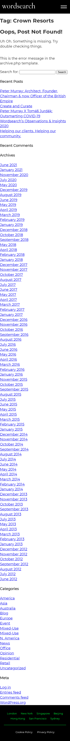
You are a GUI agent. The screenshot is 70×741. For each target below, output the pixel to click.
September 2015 (14, 389)
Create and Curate (16, 106)
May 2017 (8, 295)
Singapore (43, 713)
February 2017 (12, 310)
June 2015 (8, 404)
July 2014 (8, 459)
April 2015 (8, 414)
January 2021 (11, 170)
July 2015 (8, 399)
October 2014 (11, 444)
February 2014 (12, 484)
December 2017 (13, 265)
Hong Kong (17, 718)
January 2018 (11, 260)
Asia (3, 603)
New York (27, 713)
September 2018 (14, 240)
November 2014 (14, 439)
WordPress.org (13, 702)
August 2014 (11, 454)
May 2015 (8, 409)
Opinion (7, 653)
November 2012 (13, 554)
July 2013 (8, 519)
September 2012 (14, 564)
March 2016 (10, 364)
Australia (8, 608)
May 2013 (8, 524)
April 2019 (8, 210)
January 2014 (11, 489)
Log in (5, 687)
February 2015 (12, 424)
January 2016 (11, 374)
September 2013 (14, 509)
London (12, 713)
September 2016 (14, 335)
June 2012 (8, 579)
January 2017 (11, 315)
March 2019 (10, 215)
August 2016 (10, 339)
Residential (10, 658)
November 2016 (13, 324)
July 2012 (8, 574)
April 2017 (8, 300)
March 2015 (10, 419)
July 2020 (8, 180)
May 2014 (8, 469)
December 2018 (13, 230)
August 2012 (10, 569)
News (5, 643)
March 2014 (10, 479)
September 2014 (14, 449)
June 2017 (8, 290)
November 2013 (13, 499)
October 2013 (11, 504)
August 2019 (10, 195)
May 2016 (8, 354)
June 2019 (8, 200)
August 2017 (10, 280)
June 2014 (9, 464)
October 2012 (11, 559)
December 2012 (13, 549)
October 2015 (11, 384)
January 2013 (11, 544)
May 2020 (8, 185)
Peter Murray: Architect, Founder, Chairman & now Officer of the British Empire (33, 96)
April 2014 (8, 474)
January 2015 (11, 429)
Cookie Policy (24, 732)
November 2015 (13, 379)
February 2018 (12, 255)
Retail (5, 663)
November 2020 (14, 175)
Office (5, 648)
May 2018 (8, 245)
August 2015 (10, 394)
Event (5, 623)
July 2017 (8, 285)
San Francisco (37, 718)
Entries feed (10, 692)
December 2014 (14, 434)
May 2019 (8, 205)
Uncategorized (13, 668)
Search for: (9, 72)
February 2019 (12, 220)
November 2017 (13, 270)
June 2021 (8, 165)
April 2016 (8, 359)
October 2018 (11, 235)
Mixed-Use (9, 628)
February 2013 (12, 539)
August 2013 (10, 514)
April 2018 (8, 250)
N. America (9, 638)
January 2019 (11, 225)
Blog (4, 613)
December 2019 (13, 190)
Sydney (55, 718)
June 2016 (8, 349)
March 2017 (10, 304)
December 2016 (13, 320)
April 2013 (8, 529)
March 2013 (10, 534)
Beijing (58, 713)
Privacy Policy (45, 732)
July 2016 (8, 344)
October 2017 (11, 275)
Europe (6, 618)
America (7, 598)
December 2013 (13, 494)
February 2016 (12, 369)
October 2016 (11, 329)
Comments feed (14, 697)
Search (62, 72)
